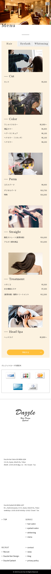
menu (29, 537)
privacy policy (33, 560)
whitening (31, 532)
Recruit (6, 551)
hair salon (31, 524)
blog (29, 556)
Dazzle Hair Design (11, 556)
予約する (25, 352)
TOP (5, 519)
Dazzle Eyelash (9, 560)
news (29, 551)
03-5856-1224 (21, 459)
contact (30, 547)
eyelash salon (33, 528)
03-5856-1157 (19, 505)
